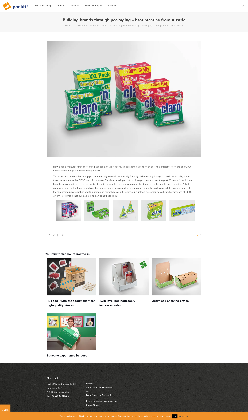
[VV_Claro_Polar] (67, 210)
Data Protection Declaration (99, 395)
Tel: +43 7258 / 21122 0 (58, 396)
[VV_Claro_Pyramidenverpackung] (124, 210)
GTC (88, 392)
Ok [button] (175, 416)
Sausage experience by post (67, 355)
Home (67, 26)
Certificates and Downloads (99, 388)
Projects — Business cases (92, 26)
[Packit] (15, 6)
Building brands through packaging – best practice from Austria (148, 26)
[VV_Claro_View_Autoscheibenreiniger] (181, 210)
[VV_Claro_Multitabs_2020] (152, 210)
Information (183, 416)
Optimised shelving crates (170, 301)
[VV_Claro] (95, 210)
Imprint (89, 384)
